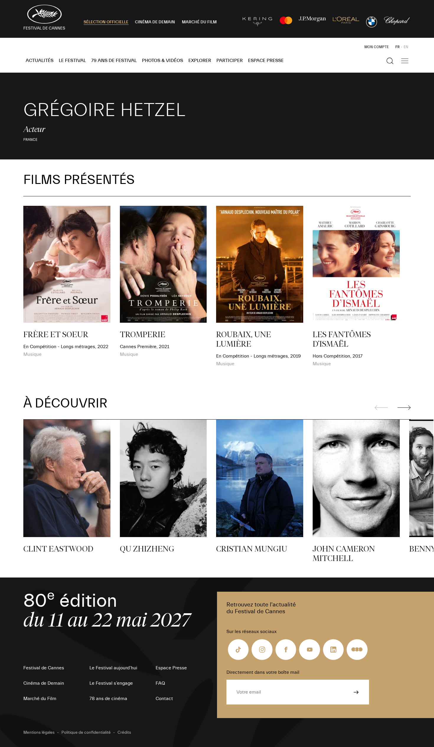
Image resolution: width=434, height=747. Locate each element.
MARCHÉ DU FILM (199, 22)
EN (406, 47)
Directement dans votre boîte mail (262, 672)
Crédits (124, 732)
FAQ (160, 683)
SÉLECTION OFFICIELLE (106, 22)
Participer (229, 60)
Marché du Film (39, 698)
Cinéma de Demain (43, 683)
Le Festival (72, 60)
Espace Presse (266, 60)
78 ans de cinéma (108, 698)
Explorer (199, 60)
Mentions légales (39, 732)
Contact (164, 698)
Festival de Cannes (43, 668)
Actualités (39, 60)
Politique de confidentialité (86, 732)
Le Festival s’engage (111, 683)
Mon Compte (376, 47)
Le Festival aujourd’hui (113, 668)
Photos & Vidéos (162, 60)
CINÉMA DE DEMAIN (155, 22)
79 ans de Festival (114, 60)
